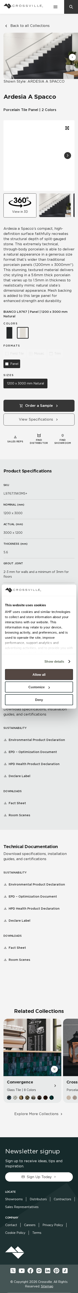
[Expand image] (66, 128)
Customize (36, 687)
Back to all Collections (30, 26)
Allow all (39, 674)
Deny (39, 699)
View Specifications (36, 419)
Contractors (62, 1199)
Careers (30, 1225)
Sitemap (47, 1286)
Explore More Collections (36, 1114)
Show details (54, 661)
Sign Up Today (39, 1177)
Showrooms (14, 1199)
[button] (72, 57)
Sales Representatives (22, 1207)
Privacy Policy (52, 1225)
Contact (11, 1225)
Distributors (38, 1199)
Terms (36, 1232)
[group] (55, 205)
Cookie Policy (15, 1232)
